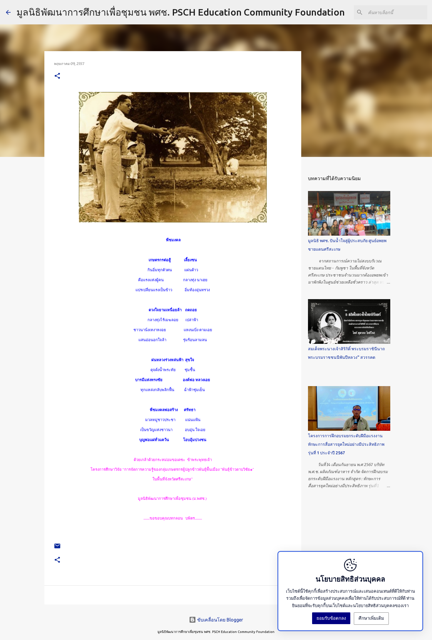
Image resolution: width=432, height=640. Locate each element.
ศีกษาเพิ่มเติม (371, 618)
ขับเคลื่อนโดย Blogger (219, 619)
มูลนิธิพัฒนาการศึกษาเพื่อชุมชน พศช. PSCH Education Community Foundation (180, 12)
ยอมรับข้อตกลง (331, 618)
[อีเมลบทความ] (57, 548)
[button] (57, 76)
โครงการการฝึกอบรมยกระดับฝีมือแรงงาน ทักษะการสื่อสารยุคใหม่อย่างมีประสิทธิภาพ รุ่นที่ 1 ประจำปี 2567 (346, 444)
